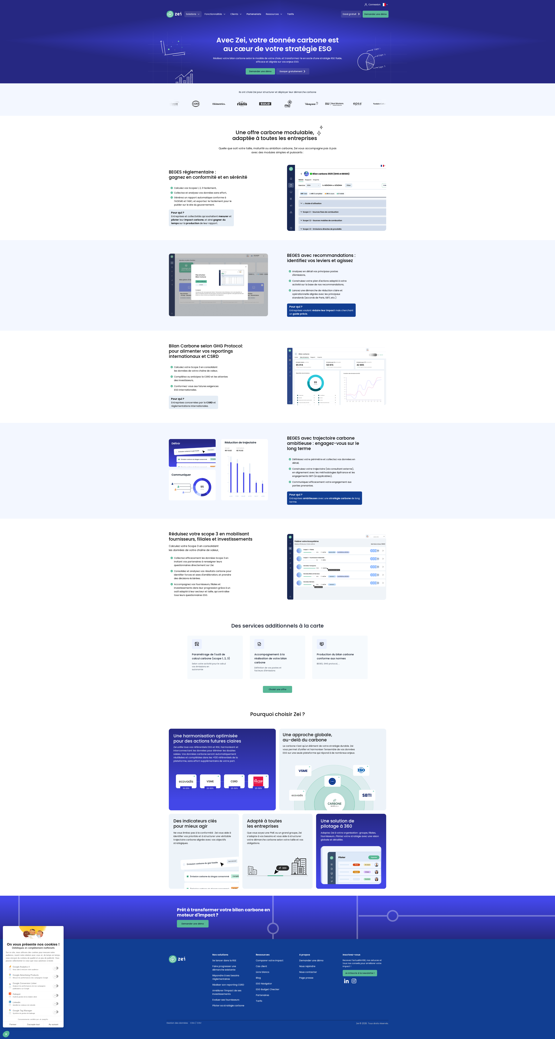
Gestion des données (177, 1023)
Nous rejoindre (307, 966)
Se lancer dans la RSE (224, 960)
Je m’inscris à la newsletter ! (360, 973)
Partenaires (262, 995)
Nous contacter (308, 972)
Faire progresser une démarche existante (224, 968)
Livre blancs (262, 972)
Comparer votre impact (269, 960)
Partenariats (254, 14)
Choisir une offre (277, 689)
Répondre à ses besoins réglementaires (225, 977)
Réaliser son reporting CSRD (228, 984)
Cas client (261, 966)
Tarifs (290, 14)
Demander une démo (375, 14)
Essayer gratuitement (291, 71)
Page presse (306, 977)
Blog (258, 977)
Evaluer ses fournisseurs (225, 999)
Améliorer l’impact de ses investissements (226, 992)
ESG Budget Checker (267, 989)
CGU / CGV (195, 1023)
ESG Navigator (264, 983)
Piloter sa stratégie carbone (228, 1005)
